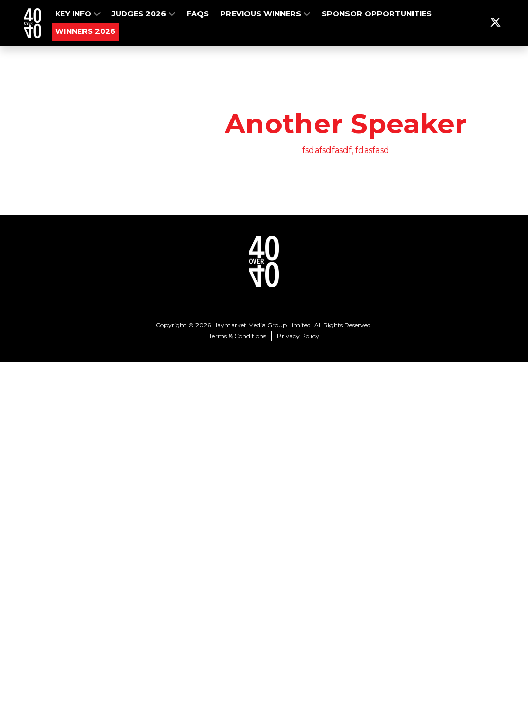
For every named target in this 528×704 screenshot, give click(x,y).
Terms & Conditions (237, 336)
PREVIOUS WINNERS (261, 14)
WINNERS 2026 (85, 31)
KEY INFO (74, 14)
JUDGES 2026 (140, 14)
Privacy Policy (298, 336)
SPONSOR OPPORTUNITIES (377, 14)
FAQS (198, 14)
